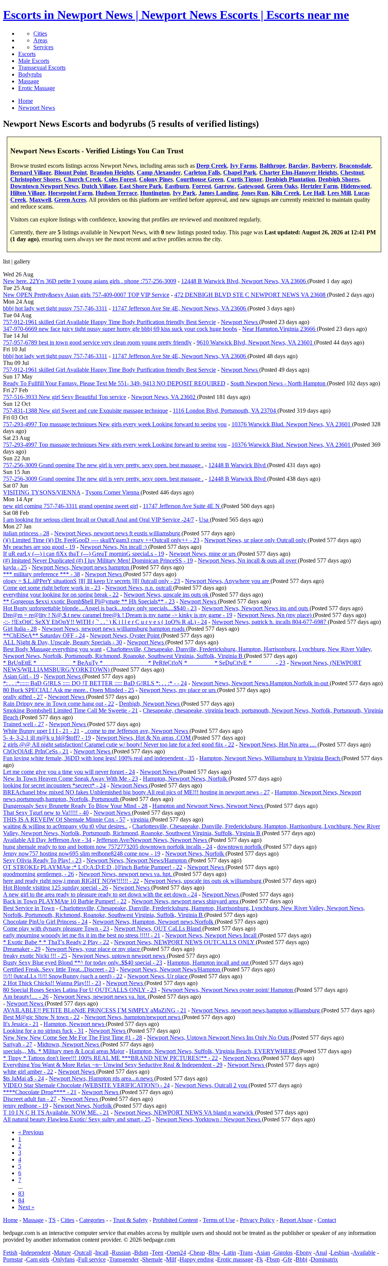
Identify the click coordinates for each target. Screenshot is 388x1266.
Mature (62, 1252)
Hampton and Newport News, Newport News (208, 806)
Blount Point (70, 172)
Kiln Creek (285, 193)
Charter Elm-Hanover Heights (298, 172)
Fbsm (273, 1259)
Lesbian (339, 1252)
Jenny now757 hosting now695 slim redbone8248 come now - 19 (81, 853)
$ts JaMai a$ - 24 (23, 1078)
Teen (157, 1252)
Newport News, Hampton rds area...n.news (101, 1078)
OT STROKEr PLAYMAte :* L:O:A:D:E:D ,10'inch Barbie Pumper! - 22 (92, 867)
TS (52, 1220)
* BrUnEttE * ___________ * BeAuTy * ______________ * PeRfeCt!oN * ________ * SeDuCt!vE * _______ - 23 (144, 663)
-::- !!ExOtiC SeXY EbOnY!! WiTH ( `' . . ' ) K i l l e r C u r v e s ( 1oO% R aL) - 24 (105, 622)
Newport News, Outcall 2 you (212, 1085)
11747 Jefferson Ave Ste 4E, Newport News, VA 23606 (179, 308)
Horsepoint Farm (70, 193)
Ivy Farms (243, 165)
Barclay (298, 165)
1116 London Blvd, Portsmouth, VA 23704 (225, 410)
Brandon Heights (112, 172)
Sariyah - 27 (17, 1044)
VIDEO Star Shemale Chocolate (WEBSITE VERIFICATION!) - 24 (86, 1085)
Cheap (197, 1252)
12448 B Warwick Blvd (237, 465)
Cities (40, 33)
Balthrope (272, 165)
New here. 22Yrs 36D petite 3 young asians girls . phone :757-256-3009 (89, 281)
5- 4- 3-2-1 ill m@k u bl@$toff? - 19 (47, 737)
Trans (246, 1252)
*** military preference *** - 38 (41, 574)
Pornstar (13, 1259)
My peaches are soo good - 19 (39, 547)
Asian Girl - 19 (21, 676)
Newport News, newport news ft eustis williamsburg (117, 533)
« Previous (31, 1132)
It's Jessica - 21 (21, 1024)
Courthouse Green (200, 179)
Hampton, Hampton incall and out (208, 962)
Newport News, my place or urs (178, 690)
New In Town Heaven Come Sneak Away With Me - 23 (70, 778)
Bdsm (141, 1252)
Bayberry (323, 165)
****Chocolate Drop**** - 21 (40, 1092)
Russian (121, 1252)
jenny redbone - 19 (25, 1105)
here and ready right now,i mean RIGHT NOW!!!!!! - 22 (71, 881)
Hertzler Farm (319, 186)
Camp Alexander (159, 172)
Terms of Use (219, 1220)
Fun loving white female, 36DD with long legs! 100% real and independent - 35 (98, 758)
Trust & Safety (130, 1220)
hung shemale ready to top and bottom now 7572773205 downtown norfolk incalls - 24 (107, 846)
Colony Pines (156, 179)
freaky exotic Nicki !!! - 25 (35, 956)
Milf (171, 1259)
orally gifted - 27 (23, 697)
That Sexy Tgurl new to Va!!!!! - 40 (46, 812)
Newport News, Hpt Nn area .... (278, 744)
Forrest (201, 186)
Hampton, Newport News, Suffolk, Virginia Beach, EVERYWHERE (213, 1051)
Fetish (10, 1252)
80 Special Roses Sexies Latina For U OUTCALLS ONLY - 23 (79, 990)
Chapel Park (239, 172)
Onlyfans (64, 1259)
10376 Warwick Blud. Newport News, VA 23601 (292, 424)
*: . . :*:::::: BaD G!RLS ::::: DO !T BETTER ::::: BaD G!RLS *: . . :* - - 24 (95, 683)
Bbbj (301, 1259)
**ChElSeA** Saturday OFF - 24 (44, 635)
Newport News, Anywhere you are (228, 581)
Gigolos (283, 1252)
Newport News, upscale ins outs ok (167, 594)
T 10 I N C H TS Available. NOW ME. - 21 (56, 1112)
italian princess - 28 (26, 533)
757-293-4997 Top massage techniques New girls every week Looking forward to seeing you (115, 424)
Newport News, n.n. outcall (139, 588)
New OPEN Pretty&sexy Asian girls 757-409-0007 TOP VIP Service (86, 295)
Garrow (224, 186)
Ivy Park (184, 193)
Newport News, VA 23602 (164, 397)
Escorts (27, 54)
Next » (26, 1207)
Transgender (124, 1259)
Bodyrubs (30, 74)
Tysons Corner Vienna (113, 492)
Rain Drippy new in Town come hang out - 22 (58, 703)
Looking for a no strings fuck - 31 (43, 1030)
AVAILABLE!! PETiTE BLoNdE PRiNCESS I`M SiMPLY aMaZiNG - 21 (94, 1010)
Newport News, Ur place (158, 976)
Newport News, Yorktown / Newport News (209, 1119)
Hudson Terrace (116, 193)
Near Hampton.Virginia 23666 (279, 329)
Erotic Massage (36, 88)
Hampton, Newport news (75, 1024)
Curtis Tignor (244, 179)
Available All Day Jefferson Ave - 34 (47, 840)
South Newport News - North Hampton (278, 383)
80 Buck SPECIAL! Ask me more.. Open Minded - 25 (68, 690)
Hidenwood (355, 186)
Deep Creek (211, 165)
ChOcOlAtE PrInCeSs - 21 (36, 751)
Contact (327, 1220)
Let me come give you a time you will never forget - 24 (69, 772)
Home (10, 1220)
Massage (28, 81)
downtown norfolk (240, 846)
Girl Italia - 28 (20, 628)
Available (364, 1252)
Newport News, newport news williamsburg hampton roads (114, 628)
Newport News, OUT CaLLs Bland (158, 928)
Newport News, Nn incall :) (114, 547)
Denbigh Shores (338, 179)
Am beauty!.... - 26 (25, 996)
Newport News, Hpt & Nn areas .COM (144, 737)
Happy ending (197, 1259)
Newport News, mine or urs (203, 553)
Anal (321, 1252)
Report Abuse (296, 1220)
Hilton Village (27, 193)
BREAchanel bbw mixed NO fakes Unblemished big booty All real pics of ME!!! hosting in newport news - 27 (136, 792)
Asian (263, 1252)
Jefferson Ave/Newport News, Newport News (152, 840)
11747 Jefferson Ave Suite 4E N (182, 506)
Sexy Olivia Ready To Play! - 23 (42, 860)
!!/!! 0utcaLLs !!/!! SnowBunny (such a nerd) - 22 (62, 976)
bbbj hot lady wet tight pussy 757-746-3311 (55, 308)
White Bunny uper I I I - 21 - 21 (41, 731)
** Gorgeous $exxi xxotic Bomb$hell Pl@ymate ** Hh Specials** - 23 (89, 601)
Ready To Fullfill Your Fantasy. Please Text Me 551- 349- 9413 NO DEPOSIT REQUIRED (114, 383)
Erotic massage (235, 1259)
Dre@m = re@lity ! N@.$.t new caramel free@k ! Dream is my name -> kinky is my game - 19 (117, 615)
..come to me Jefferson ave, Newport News (136, 731)
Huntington (155, 193)
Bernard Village (30, 172)
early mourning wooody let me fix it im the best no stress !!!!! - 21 (81, 935)
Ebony (304, 1252)
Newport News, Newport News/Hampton (137, 860)
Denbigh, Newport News (150, 703)
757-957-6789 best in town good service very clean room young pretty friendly (97, 342)
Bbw (214, 1252)
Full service (92, 1259)
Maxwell (40, 199)
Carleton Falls (202, 172)
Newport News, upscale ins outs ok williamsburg (203, 881)
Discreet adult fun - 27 (29, 1099)
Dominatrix (324, 1259)
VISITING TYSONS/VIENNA (41, 492)
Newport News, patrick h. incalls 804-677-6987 (270, 622)
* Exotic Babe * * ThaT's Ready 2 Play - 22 (56, 942)
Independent (35, 1252)
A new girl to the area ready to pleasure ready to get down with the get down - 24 (100, 894)
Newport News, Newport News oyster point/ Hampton (227, 990)
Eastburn (177, 186)
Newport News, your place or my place (93, 949)
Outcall (83, 1252)
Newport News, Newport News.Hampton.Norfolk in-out (261, 683)
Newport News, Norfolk (195, 853)
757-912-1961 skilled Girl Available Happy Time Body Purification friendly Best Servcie (109, 322)
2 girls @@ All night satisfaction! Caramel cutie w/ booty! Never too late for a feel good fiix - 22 (118, 744)
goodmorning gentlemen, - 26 (38, 874)
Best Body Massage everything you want (52, 649)
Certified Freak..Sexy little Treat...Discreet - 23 (59, 969)
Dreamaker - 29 (22, 949)
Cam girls (37, 1259)
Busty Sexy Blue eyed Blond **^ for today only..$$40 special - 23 (82, 962)
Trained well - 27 (23, 724)
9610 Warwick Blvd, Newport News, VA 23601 (255, 342)
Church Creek (82, 179)
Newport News (240, 322)
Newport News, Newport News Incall (211, 935)
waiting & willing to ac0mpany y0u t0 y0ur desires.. (65, 826)
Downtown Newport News (44, 186)
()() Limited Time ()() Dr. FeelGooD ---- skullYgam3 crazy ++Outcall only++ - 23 (101, 540)
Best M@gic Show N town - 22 (41, 1017)
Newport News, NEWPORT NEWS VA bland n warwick (184, 1112)
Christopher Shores (35, 179)
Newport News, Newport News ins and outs (256, 608)
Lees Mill (339, 193)
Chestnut (352, 172)
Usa (204, 519)
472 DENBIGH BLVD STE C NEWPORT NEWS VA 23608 (250, 295)
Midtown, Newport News (68, 1044)
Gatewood (251, 186)
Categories (92, 1220)
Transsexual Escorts (42, 67)
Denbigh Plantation (290, 179)
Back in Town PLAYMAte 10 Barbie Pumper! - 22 (65, 901)
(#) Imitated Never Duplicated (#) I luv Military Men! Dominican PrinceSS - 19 (98, 560)
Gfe (287, 1259)
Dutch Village (98, 186)
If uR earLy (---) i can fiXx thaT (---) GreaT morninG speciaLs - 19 (83, 553)
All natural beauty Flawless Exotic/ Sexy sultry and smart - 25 (77, 1119)
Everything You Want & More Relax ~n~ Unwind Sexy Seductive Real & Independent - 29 (112, 1065)
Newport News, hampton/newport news (133, 1017)
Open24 (176, 1252)
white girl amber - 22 (28, 1071)
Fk (260, 1259)
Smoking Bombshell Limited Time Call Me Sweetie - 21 (70, 710)
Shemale (152, 1259)
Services (43, 47)
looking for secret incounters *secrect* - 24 (54, 785)
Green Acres (70, 199)
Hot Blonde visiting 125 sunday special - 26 (55, 887)
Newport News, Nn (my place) (275, 615)
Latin (230, 1252)
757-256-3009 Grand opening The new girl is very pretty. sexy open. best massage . (103, 465)
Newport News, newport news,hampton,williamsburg (256, 1010)
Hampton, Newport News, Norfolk (185, 778)
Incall (101, 1252)
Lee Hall (313, 193)
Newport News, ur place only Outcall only (256, 540)
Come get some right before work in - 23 (51, 588)
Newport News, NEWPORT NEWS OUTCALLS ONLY (185, 942)
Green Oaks (282, 186)
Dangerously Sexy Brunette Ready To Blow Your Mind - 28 (75, 806)
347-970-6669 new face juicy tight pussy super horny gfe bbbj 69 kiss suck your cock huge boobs (120, 329)
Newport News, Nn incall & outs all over (248, 560)
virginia (140, 819)
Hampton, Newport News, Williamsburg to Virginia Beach (270, 758)
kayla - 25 (15, 567)
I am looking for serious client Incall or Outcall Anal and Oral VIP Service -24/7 (98, 519)
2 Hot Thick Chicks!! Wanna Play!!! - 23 (52, 983)
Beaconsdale (355, 165)
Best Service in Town (29, 908)
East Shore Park (140, 186)
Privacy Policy (257, 1220)
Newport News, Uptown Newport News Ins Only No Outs (219, 1037)
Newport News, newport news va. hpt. (126, 874)
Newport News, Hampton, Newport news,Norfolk (153, 921)
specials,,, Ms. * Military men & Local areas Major (63, 1051)
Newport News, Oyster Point (125, 635)
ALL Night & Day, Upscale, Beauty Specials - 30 (62, 642)
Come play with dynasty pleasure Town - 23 (56, 928)
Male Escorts (33, 61)
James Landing (218, 193)
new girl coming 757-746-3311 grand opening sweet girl (70, 506)
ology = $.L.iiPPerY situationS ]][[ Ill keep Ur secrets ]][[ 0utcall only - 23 (91, 581)
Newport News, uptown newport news (119, 956)
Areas (40, 40)
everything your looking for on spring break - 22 (61, 594)
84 (21, 1200)
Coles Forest (120, 179)
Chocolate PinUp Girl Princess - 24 (45, 921)
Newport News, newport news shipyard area (185, 901)
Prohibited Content (175, 1220)
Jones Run (254, 193)
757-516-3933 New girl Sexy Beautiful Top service (64, 397)
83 (21, 1193)
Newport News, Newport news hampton (81, 567)
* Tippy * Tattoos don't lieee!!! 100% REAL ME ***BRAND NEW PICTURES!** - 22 (110, 1058)
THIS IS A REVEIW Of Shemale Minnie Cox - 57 (64, 819)
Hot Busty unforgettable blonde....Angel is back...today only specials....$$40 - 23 (100, 608)
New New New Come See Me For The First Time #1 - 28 (72, 1037)
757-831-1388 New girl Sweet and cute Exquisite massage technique (85, 410)
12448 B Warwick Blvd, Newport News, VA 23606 (244, 281)
